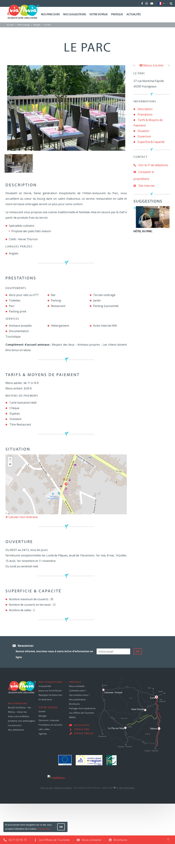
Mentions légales (63, 787)
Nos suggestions (74, 14)
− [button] (10, 464)
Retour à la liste (153, 65)
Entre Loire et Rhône (18, 716)
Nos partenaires (77, 699)
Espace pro (81, 729)
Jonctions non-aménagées (21, 720)
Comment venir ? (77, 690)
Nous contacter (77, 686)
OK (61, 826)
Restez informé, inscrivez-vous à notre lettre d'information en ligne (54, 654)
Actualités (133, 14)
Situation (143, 131)
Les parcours (15, 725)
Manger (37, 24)
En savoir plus (43, 828)
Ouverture (144, 136)
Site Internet (146, 186)
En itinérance (45, 699)
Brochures (74, 703)
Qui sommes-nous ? (79, 695)
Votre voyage (99, 14)
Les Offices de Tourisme (81, 712)
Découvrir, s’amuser (49, 720)
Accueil (10, 24)
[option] (19, 163)
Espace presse (84, 733)
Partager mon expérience (82, 708)
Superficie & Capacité (151, 142)
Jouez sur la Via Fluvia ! (50, 690)
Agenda (43, 733)
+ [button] (10, 459)
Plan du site (47, 787)
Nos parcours (50, 14)
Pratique (117, 14)
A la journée (45, 686)
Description (145, 109)
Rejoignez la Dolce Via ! (50, 695)
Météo (72, 717)
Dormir (42, 711)
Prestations (145, 114)
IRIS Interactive (126, 787)
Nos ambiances (16, 729)
